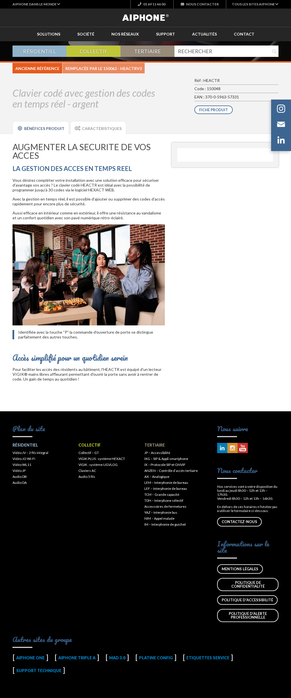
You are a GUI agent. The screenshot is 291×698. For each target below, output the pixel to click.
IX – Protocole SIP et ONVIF (165, 464)
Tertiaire (147, 51)
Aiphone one (30, 657)
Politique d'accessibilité (247, 600)
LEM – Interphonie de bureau (166, 482)
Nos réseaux (125, 34)
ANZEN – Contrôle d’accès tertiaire (171, 470)
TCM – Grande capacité (161, 494)
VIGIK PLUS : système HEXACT (101, 459)
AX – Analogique (156, 476)
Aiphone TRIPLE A (76, 657)
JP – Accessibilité (157, 453)
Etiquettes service (207, 657)
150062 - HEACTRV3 (122, 68)
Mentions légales (240, 569)
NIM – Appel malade (159, 518)
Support (165, 34)
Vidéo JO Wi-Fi (24, 459)
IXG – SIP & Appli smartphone (166, 459)
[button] (36, 4)
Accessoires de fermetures (165, 506)
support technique (38, 670)
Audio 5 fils (86, 476)
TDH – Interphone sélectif (163, 500)
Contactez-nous (239, 521)
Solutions (48, 34)
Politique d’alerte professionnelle (248, 615)
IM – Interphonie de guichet (165, 524)
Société (85, 34)
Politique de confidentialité (248, 584)
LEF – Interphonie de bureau (165, 488)
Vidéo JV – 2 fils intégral (30, 453)
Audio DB (20, 476)
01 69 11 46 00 (154, 4)
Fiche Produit (213, 110)
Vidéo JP (19, 470)
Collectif (93, 51)
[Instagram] (281, 110)
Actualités (204, 34)
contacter (202, 4)
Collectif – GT (88, 453)
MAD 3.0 (117, 657)
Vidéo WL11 (22, 464)
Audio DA (20, 482)
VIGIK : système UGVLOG (98, 464)
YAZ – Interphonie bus (160, 512)
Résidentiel (39, 51)
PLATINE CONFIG (156, 657)
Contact (244, 34)
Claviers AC (87, 470)
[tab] (41, 127)
